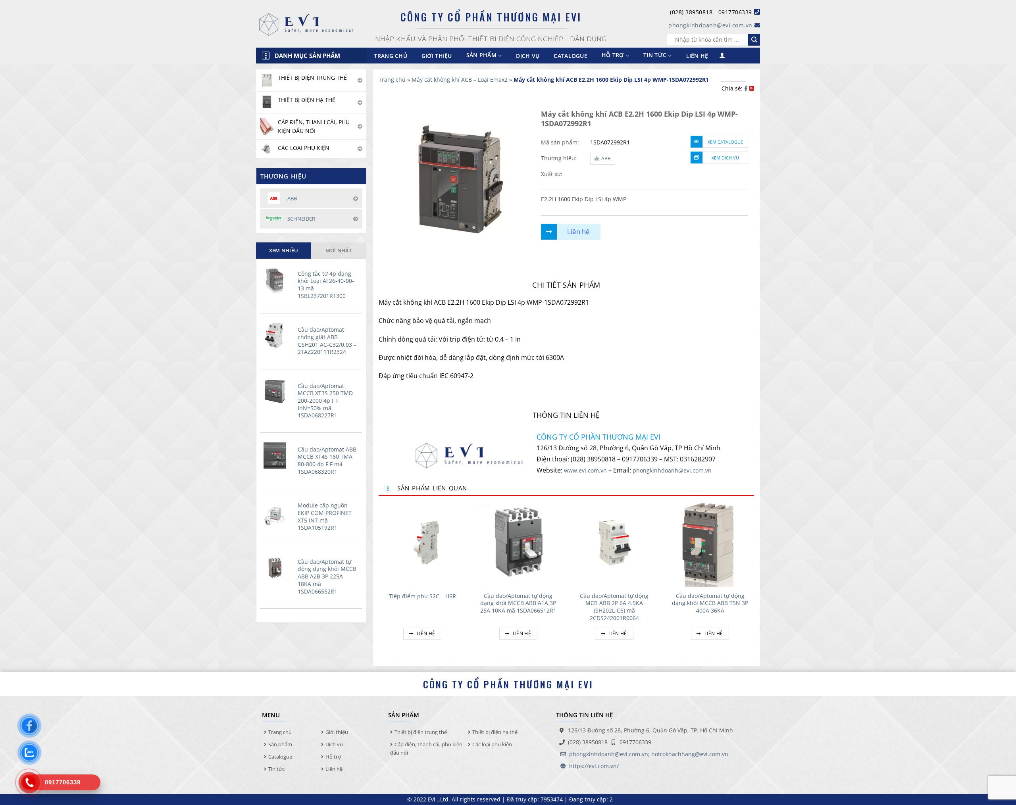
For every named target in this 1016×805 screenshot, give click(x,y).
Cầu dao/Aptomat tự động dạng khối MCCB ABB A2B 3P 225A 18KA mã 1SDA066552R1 (327, 576)
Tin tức (654, 55)
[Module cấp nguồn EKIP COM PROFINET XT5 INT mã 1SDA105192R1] (277, 511)
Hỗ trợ (613, 55)
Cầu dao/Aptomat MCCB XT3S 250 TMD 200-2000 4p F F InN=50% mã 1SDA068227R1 (325, 400)
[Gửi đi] (754, 40)
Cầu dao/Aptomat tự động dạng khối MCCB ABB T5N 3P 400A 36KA (710, 603)
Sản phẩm (280, 744)
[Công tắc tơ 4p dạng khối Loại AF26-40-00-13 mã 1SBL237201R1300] (277, 279)
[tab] (283, 250)
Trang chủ (390, 56)
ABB (606, 158)
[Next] (754, 578)
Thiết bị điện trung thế (420, 732)
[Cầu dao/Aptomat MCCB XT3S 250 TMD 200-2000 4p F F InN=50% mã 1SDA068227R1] (277, 392)
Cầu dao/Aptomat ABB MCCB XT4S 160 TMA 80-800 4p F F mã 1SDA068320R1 (327, 460)
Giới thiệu (436, 56)
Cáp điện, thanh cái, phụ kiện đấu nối (426, 748)
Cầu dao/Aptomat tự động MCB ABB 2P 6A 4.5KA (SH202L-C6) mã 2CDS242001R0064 (614, 607)
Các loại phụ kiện (492, 744)
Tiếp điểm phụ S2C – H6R (422, 596)
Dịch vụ (527, 56)
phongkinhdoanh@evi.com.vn (710, 25)
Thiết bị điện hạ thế (495, 732)
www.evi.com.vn (585, 470)
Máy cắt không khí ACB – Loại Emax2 (460, 79)
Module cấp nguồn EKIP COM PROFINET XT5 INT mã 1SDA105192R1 (325, 516)
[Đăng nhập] (722, 55)
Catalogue (570, 56)
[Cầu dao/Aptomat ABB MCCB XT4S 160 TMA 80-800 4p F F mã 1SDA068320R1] (277, 455)
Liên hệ (697, 56)
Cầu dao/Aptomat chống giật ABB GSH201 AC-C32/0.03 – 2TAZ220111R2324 (327, 340)
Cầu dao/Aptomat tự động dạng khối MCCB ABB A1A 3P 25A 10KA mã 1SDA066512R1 (518, 603)
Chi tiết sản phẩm (566, 285)
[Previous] (379, 578)
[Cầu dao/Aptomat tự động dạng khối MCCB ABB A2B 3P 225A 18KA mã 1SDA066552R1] (277, 567)
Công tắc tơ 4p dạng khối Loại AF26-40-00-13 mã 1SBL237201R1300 (326, 285)
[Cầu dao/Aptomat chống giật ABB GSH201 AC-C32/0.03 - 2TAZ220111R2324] (277, 335)
